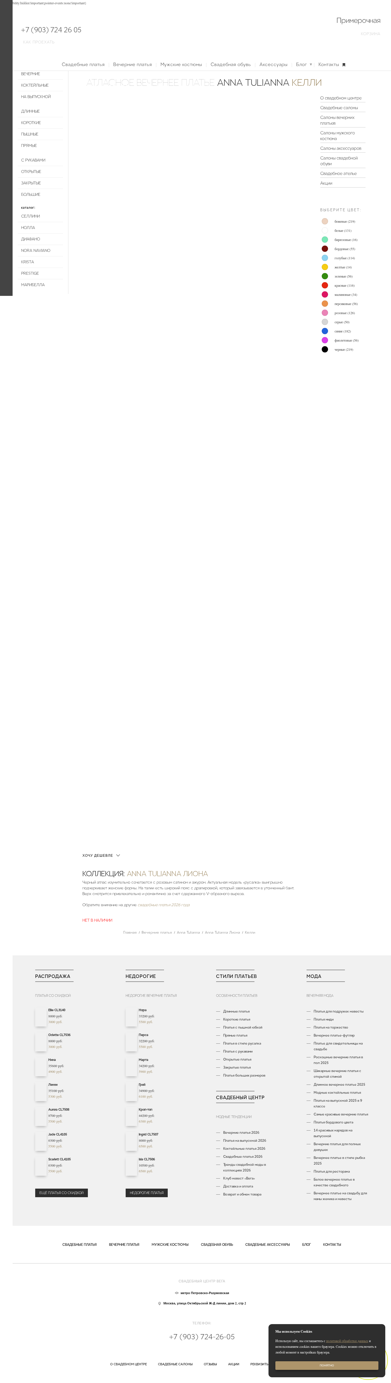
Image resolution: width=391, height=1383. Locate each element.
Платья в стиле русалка (242, 1043)
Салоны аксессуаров (340, 148)
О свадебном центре (341, 98)
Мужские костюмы (181, 64)
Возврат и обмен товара (242, 1194)
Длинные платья (236, 1011)
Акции (326, 183)
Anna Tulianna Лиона (167, 873)
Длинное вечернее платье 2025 (339, 1084)
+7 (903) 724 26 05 (51, 30)
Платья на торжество (331, 1027)
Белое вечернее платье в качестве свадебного (334, 1182)
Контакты (329, 64)
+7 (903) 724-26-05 (202, 1336)
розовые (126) (345, 312)
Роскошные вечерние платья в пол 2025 (338, 1060)
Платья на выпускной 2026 (244, 1140)
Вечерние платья (132, 64)
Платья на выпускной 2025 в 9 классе (338, 1103)
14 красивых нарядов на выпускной (333, 1133)
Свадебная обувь (231, 64)
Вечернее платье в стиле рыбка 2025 (339, 1160)
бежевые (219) (345, 221)
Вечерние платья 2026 (241, 1132)
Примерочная (358, 20)
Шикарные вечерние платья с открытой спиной (337, 1074)
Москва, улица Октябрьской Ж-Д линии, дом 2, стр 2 (204, 1303)
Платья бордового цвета (333, 1122)
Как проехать (39, 42)
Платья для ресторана (332, 1171)
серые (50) (342, 322)
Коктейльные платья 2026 (244, 1148)
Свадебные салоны (339, 108)
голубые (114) (345, 258)
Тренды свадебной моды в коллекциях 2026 (244, 1167)
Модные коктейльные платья (337, 1092)
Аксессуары (274, 64)
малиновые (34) (346, 294)
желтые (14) (343, 267)
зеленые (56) (344, 276)
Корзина (370, 34)
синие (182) (343, 331)
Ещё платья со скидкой (62, 1193)
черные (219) (344, 349)
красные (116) (345, 285)
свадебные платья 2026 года (163, 905)
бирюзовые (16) (346, 239)
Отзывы (210, 1364)
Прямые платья (235, 1035)
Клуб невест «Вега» (239, 1178)
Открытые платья (237, 1059)
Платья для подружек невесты (339, 1011)
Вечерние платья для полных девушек (337, 1147)
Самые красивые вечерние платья (341, 1114)
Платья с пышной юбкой (242, 1027)
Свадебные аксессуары (267, 1244)
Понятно (327, 1365)
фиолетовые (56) (347, 340)
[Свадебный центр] (202, 31)
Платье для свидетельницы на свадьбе (338, 1046)
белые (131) (343, 230)
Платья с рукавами (237, 1051)
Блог (301, 64)
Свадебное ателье (338, 173)
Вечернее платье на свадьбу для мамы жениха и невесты (340, 1196)
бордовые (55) (345, 248)
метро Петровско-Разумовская (205, 1293)
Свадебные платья (83, 64)
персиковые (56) (346, 303)
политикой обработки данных (347, 1340)
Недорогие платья (146, 1193)
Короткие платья (236, 1019)
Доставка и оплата (238, 1186)
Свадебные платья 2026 (242, 1156)
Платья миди (323, 1019)
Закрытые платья (237, 1067)
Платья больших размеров (244, 1075)
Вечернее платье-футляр (334, 1035)
